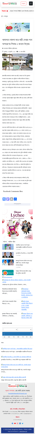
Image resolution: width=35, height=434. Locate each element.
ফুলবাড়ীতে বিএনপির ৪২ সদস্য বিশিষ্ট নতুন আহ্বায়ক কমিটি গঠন (24, 253)
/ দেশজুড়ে (5, 16)
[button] (31, 3)
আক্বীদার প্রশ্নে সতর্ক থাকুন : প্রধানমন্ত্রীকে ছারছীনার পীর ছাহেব (24, 246)
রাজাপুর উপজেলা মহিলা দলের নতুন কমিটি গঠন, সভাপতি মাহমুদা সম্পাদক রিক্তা (24, 263)
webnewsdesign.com (23, 431)
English (23, 3)
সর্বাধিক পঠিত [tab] (11, 242)
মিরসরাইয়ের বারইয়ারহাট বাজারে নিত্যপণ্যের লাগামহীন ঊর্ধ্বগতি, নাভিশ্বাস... (9, 291)
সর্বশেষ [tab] (5, 242)
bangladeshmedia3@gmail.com (17, 393)
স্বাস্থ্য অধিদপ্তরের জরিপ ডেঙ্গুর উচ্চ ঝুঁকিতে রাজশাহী (23, 272)
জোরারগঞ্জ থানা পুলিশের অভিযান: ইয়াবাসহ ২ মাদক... (14, 284)
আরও (2, 342)
